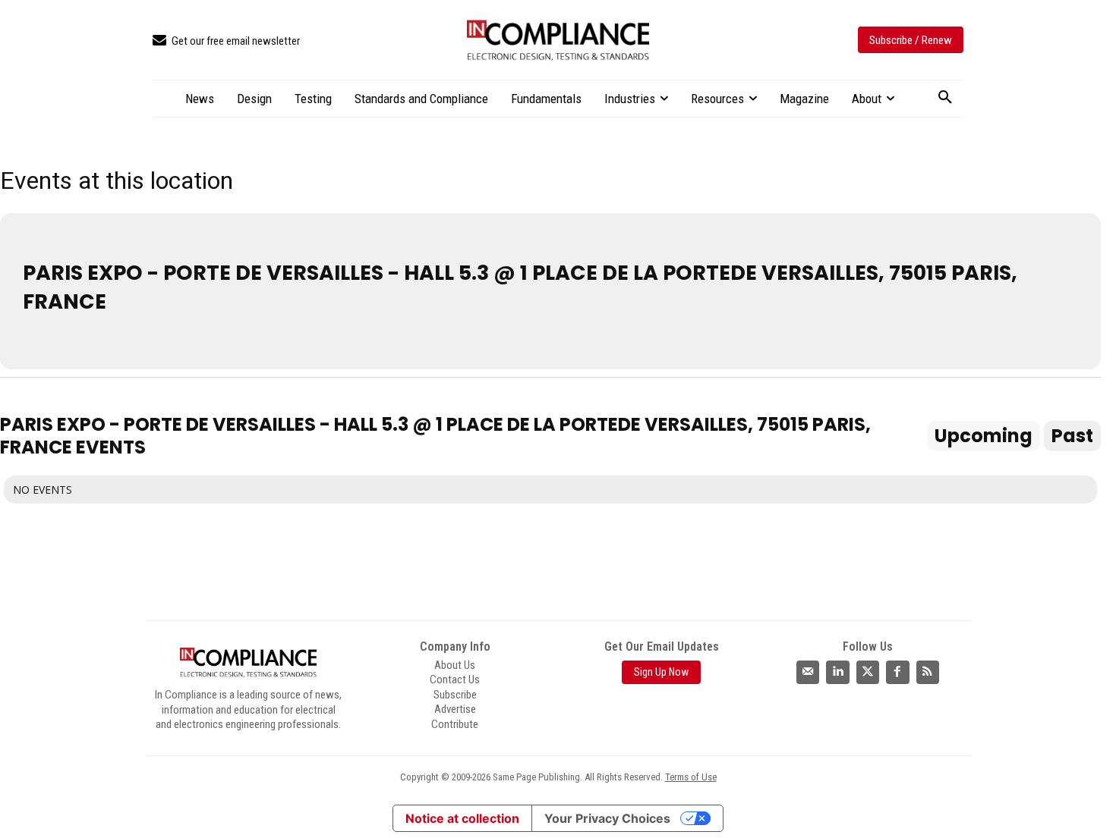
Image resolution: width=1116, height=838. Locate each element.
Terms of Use (691, 777)
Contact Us (455, 679)
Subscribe (455, 694)
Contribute (454, 724)
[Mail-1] (807, 672)
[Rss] (927, 672)
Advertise (455, 709)
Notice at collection (462, 818)
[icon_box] (226, 41)
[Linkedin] (837, 672)
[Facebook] (897, 672)
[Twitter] (867, 672)
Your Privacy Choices (607, 818)
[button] (945, 98)
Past (1072, 435)
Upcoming (983, 435)
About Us (454, 665)
